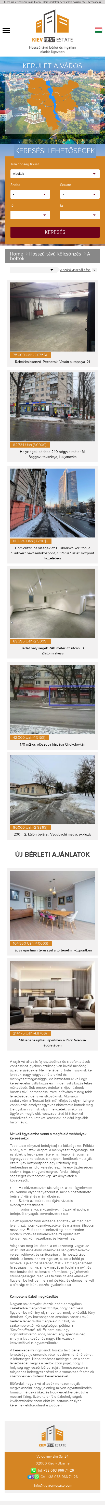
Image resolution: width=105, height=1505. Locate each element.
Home (16, 254)
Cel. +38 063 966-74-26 (59, 1477)
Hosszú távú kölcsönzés (55, 254)
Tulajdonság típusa (24, 164)
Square (65, 185)
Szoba (15, 185)
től (12, 206)
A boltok (18, 174)
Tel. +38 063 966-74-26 (55, 1470)
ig (61, 206)
